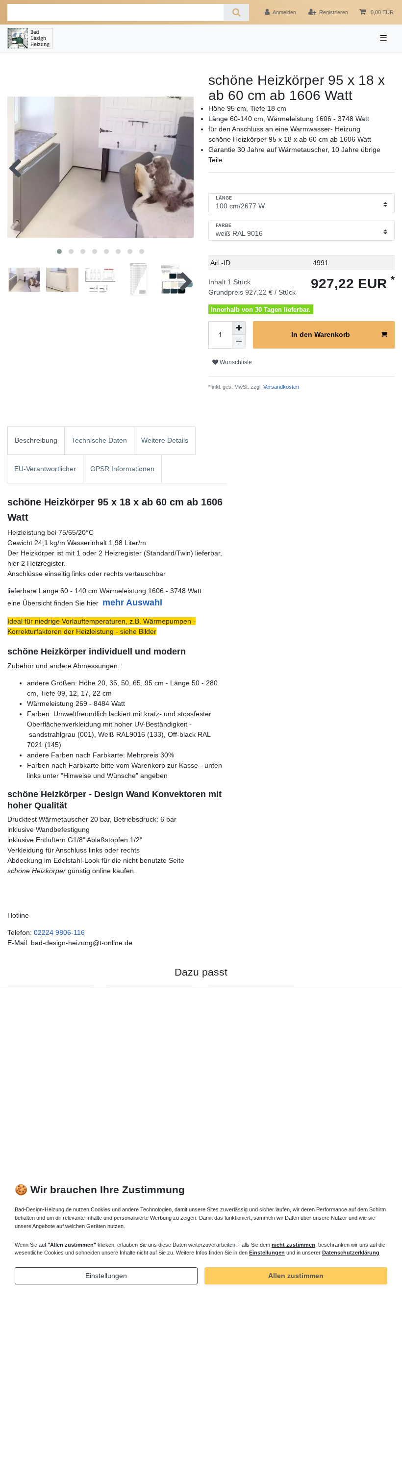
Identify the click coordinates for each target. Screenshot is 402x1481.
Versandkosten (280, 387)
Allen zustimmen (296, 1276)
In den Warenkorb (320, 334)
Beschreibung (36, 440)
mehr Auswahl (132, 602)
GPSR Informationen (122, 469)
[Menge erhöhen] (239, 328)
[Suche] (236, 12)
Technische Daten (99, 440)
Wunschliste (235, 362)
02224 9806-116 (59, 932)
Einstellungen (106, 1276)
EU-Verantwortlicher (45, 469)
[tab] (36, 440)
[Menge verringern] (239, 342)
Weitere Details (164, 440)
